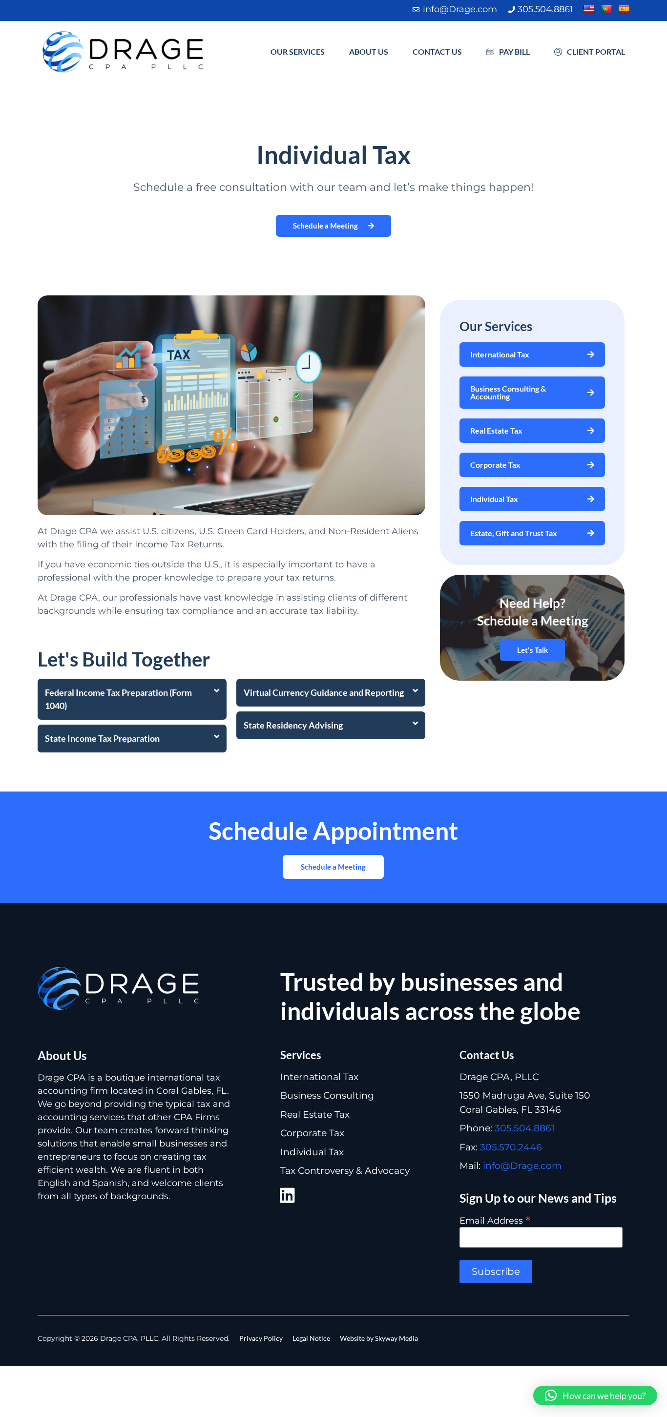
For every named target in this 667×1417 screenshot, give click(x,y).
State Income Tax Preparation (102, 738)
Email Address (494, 1219)
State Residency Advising (293, 725)
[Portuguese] (606, 9)
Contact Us (437, 51)
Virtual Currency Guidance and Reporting (324, 692)
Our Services (298, 51)
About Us (368, 51)
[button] (132, 699)
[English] (589, 9)
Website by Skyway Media (379, 1338)
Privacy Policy (261, 1338)
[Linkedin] (288, 1195)
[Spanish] (624, 9)
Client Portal (596, 51)
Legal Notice (311, 1338)
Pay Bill (514, 51)
